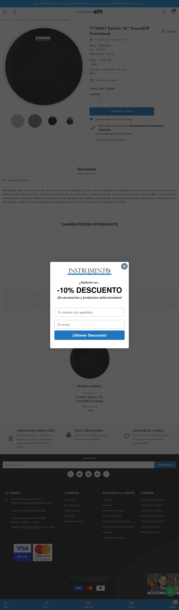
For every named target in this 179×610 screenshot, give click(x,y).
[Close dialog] (124, 266)
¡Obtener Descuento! (89, 335)
